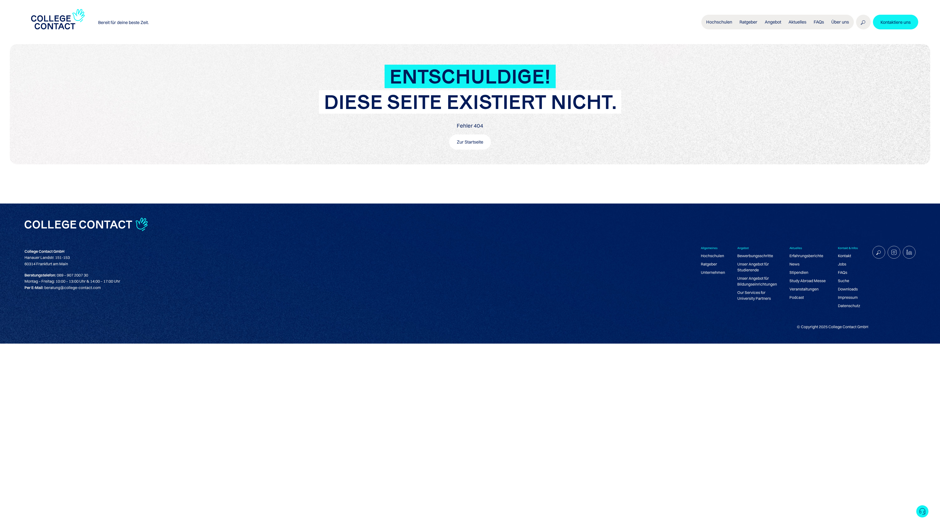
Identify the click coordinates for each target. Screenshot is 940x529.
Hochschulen (712, 255)
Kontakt (844, 255)
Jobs (842, 264)
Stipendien (798, 272)
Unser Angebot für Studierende (753, 267)
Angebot (773, 22)
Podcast (796, 297)
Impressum (848, 297)
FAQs (819, 22)
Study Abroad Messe (807, 280)
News (794, 264)
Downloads (848, 289)
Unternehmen (713, 272)
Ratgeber (709, 264)
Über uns (840, 22)
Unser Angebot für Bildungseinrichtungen (757, 281)
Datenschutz (849, 305)
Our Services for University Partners (754, 295)
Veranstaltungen (804, 289)
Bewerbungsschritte (755, 255)
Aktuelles (797, 22)
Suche (843, 280)
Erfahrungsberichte (806, 255)
